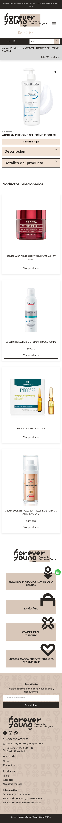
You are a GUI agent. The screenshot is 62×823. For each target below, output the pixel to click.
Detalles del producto (24, 163)
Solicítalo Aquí (31, 141)
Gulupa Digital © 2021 (41, 817)
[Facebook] (20, 32)
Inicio (5, 48)
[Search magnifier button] (56, 41)
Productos (16, 48)
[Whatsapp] (31, 32)
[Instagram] (25, 32)
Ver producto (31, 268)
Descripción (15, 151)
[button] (54, 24)
